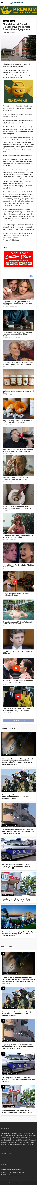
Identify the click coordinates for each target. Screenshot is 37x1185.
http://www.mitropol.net (16, 1175)
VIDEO (5, 248)
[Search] (34, 2)
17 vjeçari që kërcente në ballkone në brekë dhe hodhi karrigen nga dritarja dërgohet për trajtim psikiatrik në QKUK (18, 831)
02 (3, 754)
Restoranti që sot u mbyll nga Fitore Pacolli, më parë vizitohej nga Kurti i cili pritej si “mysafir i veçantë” (17, 933)
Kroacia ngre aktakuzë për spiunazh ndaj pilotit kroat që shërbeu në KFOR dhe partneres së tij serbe (16, 796)
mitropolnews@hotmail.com (15, 1172)
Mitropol (6, 32)
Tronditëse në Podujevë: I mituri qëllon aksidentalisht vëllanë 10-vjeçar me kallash (17, 900)
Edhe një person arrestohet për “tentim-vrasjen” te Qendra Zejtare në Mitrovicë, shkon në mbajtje (16, 866)
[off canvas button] (2, 2)
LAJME (12, 21)
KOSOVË (6, 21)
